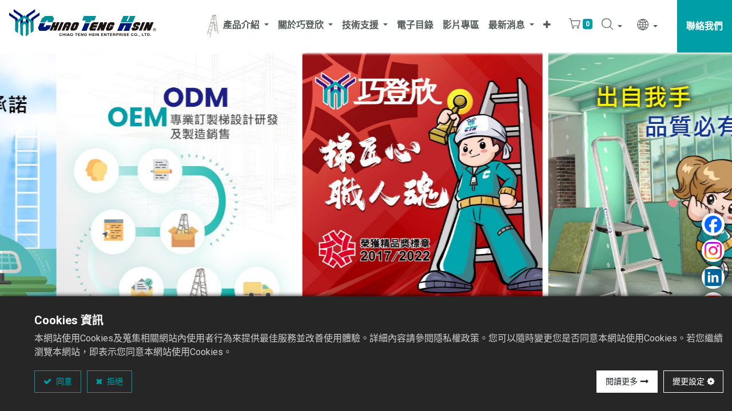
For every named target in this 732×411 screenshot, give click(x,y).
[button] (547, 26)
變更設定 (689, 381)
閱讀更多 (622, 381)
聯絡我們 (704, 26)
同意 (63, 381)
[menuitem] (415, 26)
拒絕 (114, 381)
